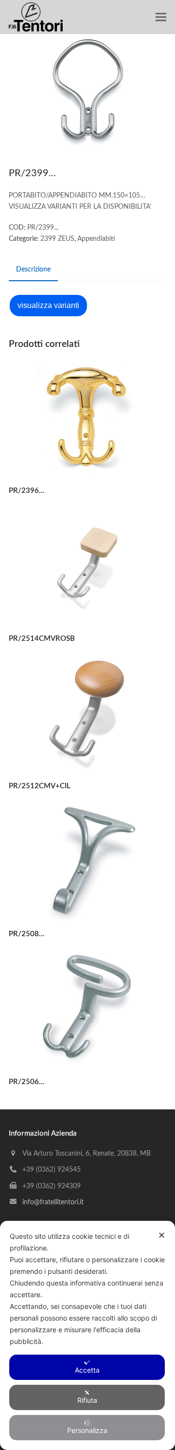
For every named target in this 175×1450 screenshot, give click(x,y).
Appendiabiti (96, 239)
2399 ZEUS (57, 239)
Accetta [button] (87, 1370)
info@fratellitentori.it (53, 1202)
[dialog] (87, 1335)
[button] (161, 17)
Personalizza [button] (87, 1430)
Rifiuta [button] (87, 1400)
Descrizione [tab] (33, 269)
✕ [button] (161, 1235)
